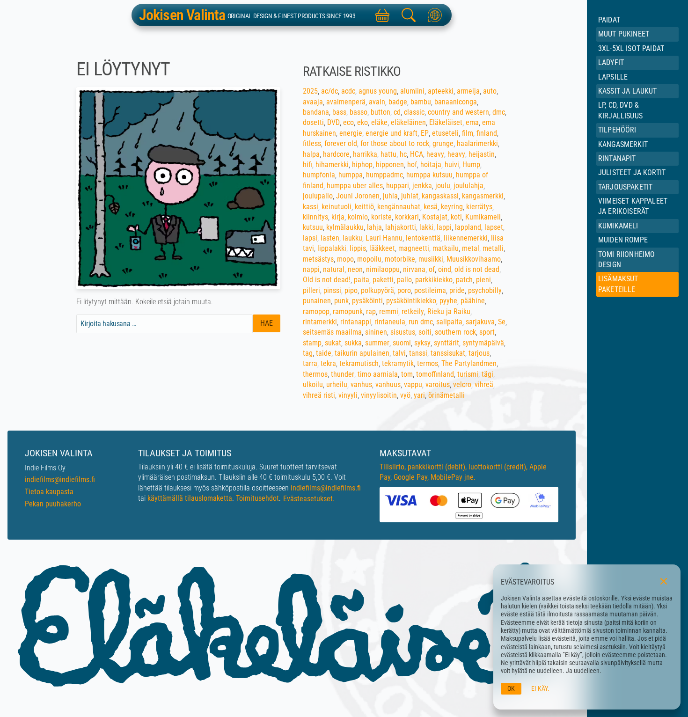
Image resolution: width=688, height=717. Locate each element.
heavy (435, 154)
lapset (493, 227)
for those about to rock (394, 143)
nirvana (414, 269)
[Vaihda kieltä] (434, 15)
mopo (345, 259)
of (432, 269)
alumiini (412, 91)
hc (403, 154)
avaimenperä (346, 101)
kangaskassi (440, 195)
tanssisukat (448, 353)
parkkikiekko (434, 279)
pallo (404, 279)
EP (425, 133)
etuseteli (445, 133)
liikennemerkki (466, 238)
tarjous (479, 353)
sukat (333, 342)
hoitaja (430, 164)
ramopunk (348, 311)
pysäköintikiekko (411, 300)
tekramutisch (359, 363)
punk (341, 300)
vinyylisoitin (379, 395)
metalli (493, 248)
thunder (342, 374)
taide (323, 353)
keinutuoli (336, 206)
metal (470, 248)
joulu (442, 185)
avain (377, 101)
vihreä (484, 384)
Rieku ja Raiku (448, 311)
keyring (452, 206)
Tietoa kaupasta (49, 491)
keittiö (364, 206)
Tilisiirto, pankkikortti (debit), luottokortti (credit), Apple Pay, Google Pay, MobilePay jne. (463, 472)
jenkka (422, 185)
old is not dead (476, 269)
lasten (330, 238)
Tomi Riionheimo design (626, 259)
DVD (333, 122)
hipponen (390, 164)
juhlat (409, 195)
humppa (350, 174)
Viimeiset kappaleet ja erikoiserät (632, 206)
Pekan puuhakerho (53, 503)
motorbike (400, 259)
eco (348, 122)
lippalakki (331, 248)
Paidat (609, 19)
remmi (388, 311)
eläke (379, 122)
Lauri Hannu (384, 238)
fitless (312, 143)
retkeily (413, 311)
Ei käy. (540, 689)
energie (350, 133)
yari (419, 395)
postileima (430, 290)
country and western (458, 112)
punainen (317, 300)
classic (414, 112)
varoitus (437, 384)
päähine (473, 300)
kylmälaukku (345, 227)
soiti (425, 332)
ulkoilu (313, 384)
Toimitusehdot (257, 498)
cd (397, 112)
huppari (397, 185)
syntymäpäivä (483, 342)
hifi (307, 164)
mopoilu (369, 259)
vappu (413, 384)
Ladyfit (611, 62)
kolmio (358, 216)
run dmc (421, 321)
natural (333, 269)
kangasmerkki (483, 195)
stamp (312, 342)
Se (501, 321)
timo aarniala (378, 374)
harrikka (365, 154)
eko (362, 122)
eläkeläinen (408, 122)
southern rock (455, 332)
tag (308, 353)
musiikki (430, 259)
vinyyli (348, 395)
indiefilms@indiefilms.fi (60, 479)
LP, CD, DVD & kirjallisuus (620, 110)
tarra (310, 363)
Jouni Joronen (358, 195)
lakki (426, 227)
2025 (310, 91)
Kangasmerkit (623, 144)
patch (464, 279)
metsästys (318, 259)
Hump (471, 164)
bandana (316, 112)
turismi (467, 374)
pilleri (311, 290)
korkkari (407, 216)
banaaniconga (455, 101)
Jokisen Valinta (182, 14)
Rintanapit (617, 158)
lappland (468, 227)
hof (412, 164)
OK (511, 689)
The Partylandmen (469, 363)
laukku (352, 238)
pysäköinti (367, 300)
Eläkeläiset (445, 122)
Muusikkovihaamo (473, 259)
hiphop (362, 164)
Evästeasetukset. (309, 498)
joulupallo (318, 195)
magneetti (413, 248)
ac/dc (329, 91)
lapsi (310, 238)
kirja (337, 216)
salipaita (449, 321)
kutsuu (313, 227)
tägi (487, 374)
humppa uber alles (355, 185)
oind (444, 269)
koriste (381, 216)
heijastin (481, 154)
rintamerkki (320, 321)
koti (456, 216)
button (380, 112)
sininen (376, 332)
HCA (416, 154)
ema (472, 122)
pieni (483, 279)
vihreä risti (319, 395)
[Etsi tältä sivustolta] (408, 15)
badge (397, 101)
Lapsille (613, 77)
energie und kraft (391, 133)
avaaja (313, 101)
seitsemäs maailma (332, 332)
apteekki (441, 91)
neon (355, 269)
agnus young (378, 91)
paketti (383, 279)
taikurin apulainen (362, 353)
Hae (266, 323)
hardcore (336, 154)
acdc (348, 91)
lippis (358, 248)
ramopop (316, 311)
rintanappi (355, 321)
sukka (353, 342)
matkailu (445, 248)
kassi (310, 206)
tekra (328, 363)
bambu (420, 101)
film (467, 133)
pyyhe (448, 300)
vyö (405, 395)
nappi (311, 269)
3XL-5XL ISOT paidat (631, 48)
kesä (431, 206)
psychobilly (485, 290)
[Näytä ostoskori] (382, 15)
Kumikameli (618, 225)
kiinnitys (315, 216)
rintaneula (389, 321)
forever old (340, 143)
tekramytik (398, 363)
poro (404, 290)
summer (377, 342)
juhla (390, 195)
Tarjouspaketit (625, 187)
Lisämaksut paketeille (618, 283)
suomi (402, 342)
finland (486, 133)
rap (371, 311)
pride (457, 290)
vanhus (361, 384)
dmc (498, 112)
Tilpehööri (617, 129)
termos (427, 363)
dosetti (313, 122)
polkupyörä (377, 290)
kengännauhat (398, 206)
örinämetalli (446, 395)
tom (407, 374)
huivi (452, 164)
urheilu (336, 384)
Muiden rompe (623, 239)
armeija (468, 91)
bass (339, 112)
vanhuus (388, 384)
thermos (315, 374)
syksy (422, 342)
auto (490, 91)
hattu (388, 154)
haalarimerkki (477, 143)
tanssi (418, 353)
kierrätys (479, 206)
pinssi (332, 290)
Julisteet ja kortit (632, 172)
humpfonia (319, 174)
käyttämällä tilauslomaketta (189, 498)
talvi (399, 353)
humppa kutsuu (429, 174)
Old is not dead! (327, 279)
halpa (311, 154)
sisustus (402, 332)
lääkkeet (382, 248)
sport (487, 332)
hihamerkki (332, 164)
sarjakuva (480, 321)
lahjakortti (400, 227)
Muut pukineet (623, 33)
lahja (374, 227)
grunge (443, 143)
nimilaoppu (383, 269)
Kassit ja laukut (627, 91)
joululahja (468, 185)
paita (361, 279)
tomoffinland (435, 374)
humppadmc (384, 174)
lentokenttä (423, 238)
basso (358, 112)
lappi (444, 227)
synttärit (446, 342)
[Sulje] (663, 581)
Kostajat (434, 216)
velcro (462, 384)
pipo (351, 290)
